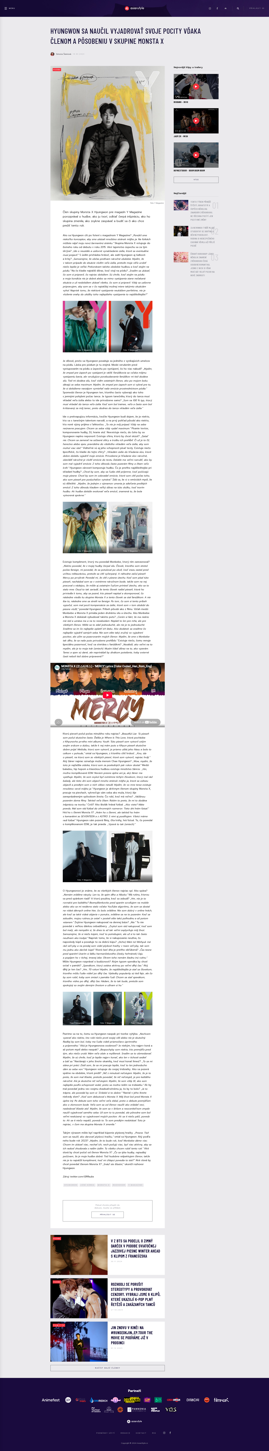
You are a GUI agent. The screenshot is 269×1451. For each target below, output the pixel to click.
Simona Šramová (63, 54)
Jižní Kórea (87, 1185)
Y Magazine (135, 1185)
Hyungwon (70, 1185)
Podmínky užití (105, 1433)
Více (196, 179)
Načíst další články (107, 1368)
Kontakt (141, 1433)
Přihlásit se (107, 1214)
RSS (154, 1433)
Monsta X (104, 1185)
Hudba (57, 69)
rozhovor (119, 1185)
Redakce (125, 1433)
